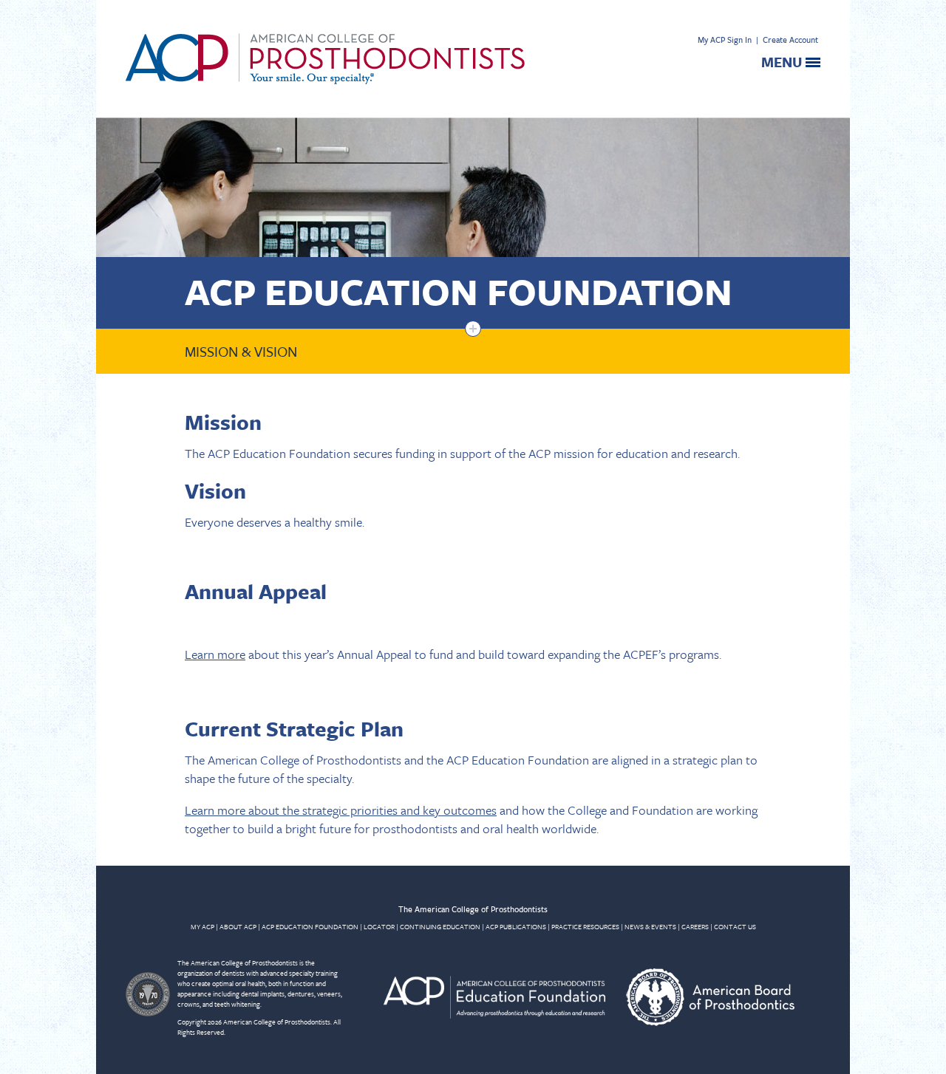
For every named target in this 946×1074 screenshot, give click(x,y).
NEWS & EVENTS (650, 926)
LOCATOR (379, 926)
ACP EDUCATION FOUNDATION (310, 926)
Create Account (790, 39)
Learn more (215, 654)
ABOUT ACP (238, 926)
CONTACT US (735, 926)
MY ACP (202, 926)
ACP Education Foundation (458, 290)
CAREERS (695, 926)
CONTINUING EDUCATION (440, 926)
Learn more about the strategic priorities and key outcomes (341, 810)
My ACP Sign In (725, 39)
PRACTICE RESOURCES (585, 926)
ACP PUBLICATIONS (516, 926)
